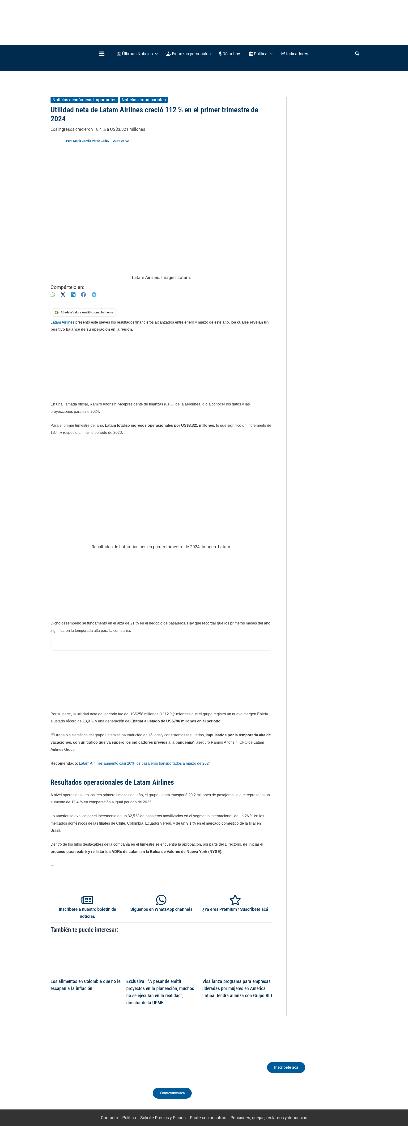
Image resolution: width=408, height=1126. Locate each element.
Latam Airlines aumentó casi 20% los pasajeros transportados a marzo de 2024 (145, 763)
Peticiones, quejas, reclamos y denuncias (268, 1117)
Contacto (109, 1117)
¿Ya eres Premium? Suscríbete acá (235, 909)
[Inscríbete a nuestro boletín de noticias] (87, 900)
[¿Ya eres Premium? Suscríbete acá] (235, 900)
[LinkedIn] (73, 294)
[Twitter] (68, 1072)
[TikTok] (94, 1072)
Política (129, 1117)
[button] (137, 54)
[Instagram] (86, 1072)
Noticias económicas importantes (84, 99)
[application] (155, 54)
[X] (62, 294)
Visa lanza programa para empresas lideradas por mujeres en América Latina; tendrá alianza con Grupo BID (237, 988)
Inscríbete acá (286, 1067)
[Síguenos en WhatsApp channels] (161, 900)
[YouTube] (103, 1072)
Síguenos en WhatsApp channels (161, 909)
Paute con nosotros (208, 1117)
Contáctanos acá (172, 1093)
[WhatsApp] (53, 294)
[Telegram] (94, 294)
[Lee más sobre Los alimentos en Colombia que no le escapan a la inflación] (85, 957)
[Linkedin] (77, 1072)
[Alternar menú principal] (102, 53)
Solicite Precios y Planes (163, 1117)
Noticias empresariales (144, 99)
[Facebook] (83, 294)
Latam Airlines (62, 322)
